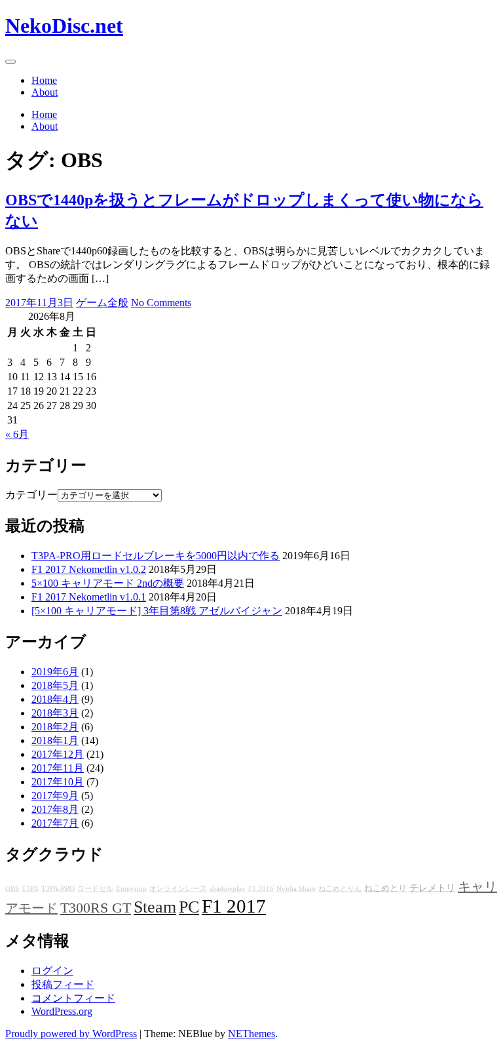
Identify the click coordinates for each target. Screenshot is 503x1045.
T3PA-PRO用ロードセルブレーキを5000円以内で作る (155, 555)
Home (44, 80)
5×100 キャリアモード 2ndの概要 (107, 583)
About (44, 92)
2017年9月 (55, 795)
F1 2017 (234, 906)
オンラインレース (178, 888)
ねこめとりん (340, 888)
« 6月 (17, 434)
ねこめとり (385, 888)
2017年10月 (57, 781)
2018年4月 (55, 699)
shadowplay (228, 888)
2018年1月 (55, 740)
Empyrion (131, 888)
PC (189, 907)
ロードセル (95, 888)
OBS (12, 888)
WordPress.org (61, 1011)
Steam (155, 907)
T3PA (30, 888)
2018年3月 (55, 713)
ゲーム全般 (102, 302)
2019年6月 (55, 671)
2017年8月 (55, 809)
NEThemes (251, 1033)
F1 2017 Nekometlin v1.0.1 (88, 596)
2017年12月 (57, 754)
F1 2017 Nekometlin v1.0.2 (88, 569)
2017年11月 (57, 768)
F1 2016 (261, 888)
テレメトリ (432, 887)
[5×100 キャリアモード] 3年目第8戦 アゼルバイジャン (156, 610)
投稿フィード (62, 984)
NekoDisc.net (64, 25)
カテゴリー (31, 494)
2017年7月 (55, 823)
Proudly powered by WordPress (71, 1033)
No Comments (161, 302)
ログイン (52, 970)
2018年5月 (55, 685)
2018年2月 (55, 726)
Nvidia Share (296, 888)
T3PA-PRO (58, 888)
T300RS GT (95, 908)
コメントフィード (73, 998)
